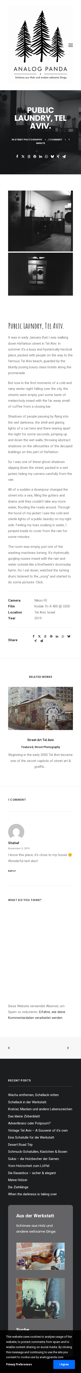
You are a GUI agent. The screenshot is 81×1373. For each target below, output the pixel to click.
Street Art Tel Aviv (40, 740)
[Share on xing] (58, 156)
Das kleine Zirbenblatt (24, 1116)
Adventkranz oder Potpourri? (29, 1123)
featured (27, 747)
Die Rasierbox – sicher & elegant (32, 1173)
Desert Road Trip (20, 1145)
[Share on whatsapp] (46, 156)
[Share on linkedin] (40, 156)
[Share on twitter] (23, 156)
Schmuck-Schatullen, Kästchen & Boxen (37, 1152)
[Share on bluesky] (52, 156)
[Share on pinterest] (34, 156)
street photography (28, 139)
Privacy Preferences (19, 1364)
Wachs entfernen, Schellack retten (33, 1095)
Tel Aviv (39, 612)
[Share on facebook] (17, 156)
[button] (70, 45)
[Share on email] (64, 156)
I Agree (64, 1364)
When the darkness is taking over (32, 1194)
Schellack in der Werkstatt (27, 1102)
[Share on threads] (29, 156)
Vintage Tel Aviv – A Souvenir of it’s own (38, 1130)
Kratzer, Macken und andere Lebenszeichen (40, 1109)
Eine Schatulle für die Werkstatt (31, 1137)
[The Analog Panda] (40, 45)
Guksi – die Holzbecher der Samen (33, 1159)
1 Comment (55, 139)
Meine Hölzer (17, 1180)
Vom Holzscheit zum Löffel (28, 1166)
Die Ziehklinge (18, 1187)
